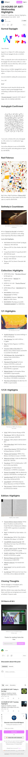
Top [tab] (3, 685)
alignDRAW (7, 482)
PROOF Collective (9, 563)
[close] (23, 716)
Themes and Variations (10, 454)
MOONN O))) (20, 288)
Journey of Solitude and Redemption (14, 376)
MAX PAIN (7, 567)
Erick (2, 84)
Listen (24, 20)
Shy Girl (6, 367)
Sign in (25, 2)
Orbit (5, 433)
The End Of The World (10, 362)
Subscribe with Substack (15, 737)
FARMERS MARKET (10, 304)
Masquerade (7, 295)
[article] (14, 693)
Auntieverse (7, 468)
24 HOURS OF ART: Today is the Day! (9, 690)
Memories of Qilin (9, 458)
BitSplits (16, 279)
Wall (5, 533)
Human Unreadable (9, 472)
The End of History (20, 274)
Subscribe (19, 2)
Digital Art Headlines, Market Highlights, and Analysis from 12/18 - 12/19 (8, 693)
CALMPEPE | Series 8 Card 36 (12, 542)
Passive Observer (20, 283)
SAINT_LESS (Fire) (9, 553)
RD (5, 19)
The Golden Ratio (9, 444)
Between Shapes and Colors (11, 558)
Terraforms (7, 463)
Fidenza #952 (22, 195)
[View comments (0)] (7, 24)
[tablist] (7, 666)
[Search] (25, 685)
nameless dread (8, 477)
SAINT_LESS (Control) (10, 549)
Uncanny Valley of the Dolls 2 (12, 349)
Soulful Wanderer (9, 335)
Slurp (5, 344)
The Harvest (7, 435)
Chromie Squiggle (6, 97)
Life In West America (10, 449)
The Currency (8, 486)
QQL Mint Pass (8, 537)
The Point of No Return (10, 381)
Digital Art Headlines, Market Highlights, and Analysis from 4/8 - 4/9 (10, 706)
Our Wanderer (8, 339)
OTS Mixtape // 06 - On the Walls (13, 355)
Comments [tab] (4, 666)
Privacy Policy (19, 744)
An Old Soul (7, 572)
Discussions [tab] (12, 685)
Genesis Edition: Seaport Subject (13, 522)
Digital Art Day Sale (10, 232)
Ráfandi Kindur (8, 371)
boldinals (6, 440)
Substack (6, 754)
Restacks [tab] (11, 666)
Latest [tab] (6, 685)
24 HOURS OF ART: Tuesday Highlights (10, 703)
